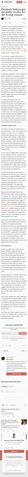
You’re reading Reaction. (7, 413)
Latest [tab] (6, 405)
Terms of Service (7, 462)
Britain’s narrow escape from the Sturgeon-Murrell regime (9, 422)
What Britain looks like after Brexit (10, 410)
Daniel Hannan (10, 414)
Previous (6, 351)
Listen (24, 18)
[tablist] (7, 386)
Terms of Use (9, 463)
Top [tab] (3, 405)
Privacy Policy (16, 462)
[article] (14, 413)
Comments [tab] (4, 386)
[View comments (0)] (6, 22)
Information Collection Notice (11, 464)
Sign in (25, 2)
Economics (4, 6)
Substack (6, 474)
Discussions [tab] (12, 405)
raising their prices (9, 206)
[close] (23, 434)
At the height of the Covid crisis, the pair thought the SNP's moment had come (10, 426)
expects (6, 208)
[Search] (25, 405)
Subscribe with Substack (15, 457)
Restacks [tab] (11, 386)
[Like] (2, 22)
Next (23, 351)
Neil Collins (7, 18)
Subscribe (19, 2)
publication (15, 133)
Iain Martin (10, 429)
